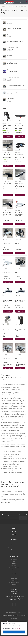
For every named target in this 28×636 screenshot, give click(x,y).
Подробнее (18, 628)
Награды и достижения (14, 546)
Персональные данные (14, 582)
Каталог (14, 526)
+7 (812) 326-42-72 (14, 589)
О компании (14, 542)
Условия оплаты (14, 576)
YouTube (14, 604)
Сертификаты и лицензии (14, 544)
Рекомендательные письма (14, 547)
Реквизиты (14, 551)
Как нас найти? (14, 559)
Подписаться (23, 518)
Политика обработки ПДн (13, 614)
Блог (14, 561)
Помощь (14, 574)
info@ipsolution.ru (15, 593)
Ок (14, 632)
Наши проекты (14, 565)
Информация (14, 556)
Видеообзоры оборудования (14, 567)
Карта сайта (14, 569)
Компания (14, 539)
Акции (14, 531)
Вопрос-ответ (14, 549)
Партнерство (14, 584)
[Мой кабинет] (22, 2)
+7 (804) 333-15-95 (14, 591)
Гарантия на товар (14, 580)
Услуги (14, 528)
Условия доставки (14, 578)
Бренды (14, 534)
